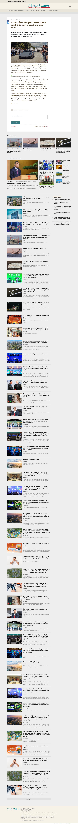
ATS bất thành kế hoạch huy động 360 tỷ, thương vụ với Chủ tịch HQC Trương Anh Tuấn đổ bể (36, 223)
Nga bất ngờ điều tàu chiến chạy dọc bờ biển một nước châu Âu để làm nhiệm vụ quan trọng (62, 218)
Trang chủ (13, 19)
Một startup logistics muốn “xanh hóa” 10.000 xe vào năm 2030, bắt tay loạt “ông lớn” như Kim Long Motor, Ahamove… (36, 275)
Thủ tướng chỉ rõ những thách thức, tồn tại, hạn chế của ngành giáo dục (22, 182)
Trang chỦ (10, 10)
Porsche (13, 65)
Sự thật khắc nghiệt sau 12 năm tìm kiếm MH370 (62, 213)
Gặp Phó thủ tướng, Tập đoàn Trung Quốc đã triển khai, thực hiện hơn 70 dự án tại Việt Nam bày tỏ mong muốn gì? (36, 474)
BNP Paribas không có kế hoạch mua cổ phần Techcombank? (35, 210)
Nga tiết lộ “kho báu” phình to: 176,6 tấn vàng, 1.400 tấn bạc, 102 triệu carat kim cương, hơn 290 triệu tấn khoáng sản (63, 150)
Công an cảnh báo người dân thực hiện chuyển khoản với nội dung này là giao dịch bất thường (36, 328)
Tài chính (27, 10)
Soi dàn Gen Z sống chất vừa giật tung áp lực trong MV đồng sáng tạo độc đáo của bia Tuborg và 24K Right (36, 502)
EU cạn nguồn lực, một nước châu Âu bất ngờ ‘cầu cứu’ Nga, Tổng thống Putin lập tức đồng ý (62, 208)
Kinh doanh (32, 10)
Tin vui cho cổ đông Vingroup (31, 459)
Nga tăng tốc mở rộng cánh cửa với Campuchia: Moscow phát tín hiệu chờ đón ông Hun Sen (36, 381)
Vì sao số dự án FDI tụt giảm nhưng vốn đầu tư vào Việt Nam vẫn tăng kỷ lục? (66, 181)
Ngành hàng (55, 10)
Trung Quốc (27, 67)
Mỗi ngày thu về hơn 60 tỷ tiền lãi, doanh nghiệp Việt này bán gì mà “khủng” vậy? (36, 197)
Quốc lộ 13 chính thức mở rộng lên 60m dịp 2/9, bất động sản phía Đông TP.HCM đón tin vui (36, 341)
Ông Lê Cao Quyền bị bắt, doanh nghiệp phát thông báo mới (35, 407)
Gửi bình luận (15, 122)
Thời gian (40, 126)
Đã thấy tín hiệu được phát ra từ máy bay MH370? (30, 149)
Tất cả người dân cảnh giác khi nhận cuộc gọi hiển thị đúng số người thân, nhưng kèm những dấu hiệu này (36, 395)
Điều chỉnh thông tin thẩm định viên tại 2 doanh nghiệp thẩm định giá (46, 188)
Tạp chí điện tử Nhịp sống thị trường (14, 1)
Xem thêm (28, 799)
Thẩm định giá (21, 10)
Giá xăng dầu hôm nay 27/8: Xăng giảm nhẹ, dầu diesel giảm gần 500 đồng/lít (46, 172)
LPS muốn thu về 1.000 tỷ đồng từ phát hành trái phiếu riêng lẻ (36, 316)
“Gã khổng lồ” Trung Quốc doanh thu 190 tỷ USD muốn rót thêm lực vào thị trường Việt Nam (36, 303)
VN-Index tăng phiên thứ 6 (66, 161)
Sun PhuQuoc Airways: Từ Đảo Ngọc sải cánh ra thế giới (36, 544)
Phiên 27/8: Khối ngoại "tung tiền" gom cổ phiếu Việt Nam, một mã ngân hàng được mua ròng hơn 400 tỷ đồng (36, 448)
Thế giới (37, 10)
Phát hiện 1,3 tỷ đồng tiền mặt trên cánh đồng (46, 149)
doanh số (20, 110)
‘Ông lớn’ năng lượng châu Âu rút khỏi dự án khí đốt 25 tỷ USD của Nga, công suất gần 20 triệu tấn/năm (14, 150)
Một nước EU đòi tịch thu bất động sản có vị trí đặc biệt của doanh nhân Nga (62, 223)
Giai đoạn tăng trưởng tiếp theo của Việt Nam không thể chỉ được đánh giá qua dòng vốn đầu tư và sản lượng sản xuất (36, 488)
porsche (15, 110)
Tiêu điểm (15, 10)
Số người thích (45, 126)
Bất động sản (49, 10)
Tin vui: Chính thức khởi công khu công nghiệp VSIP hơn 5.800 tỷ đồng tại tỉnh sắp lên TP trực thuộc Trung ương (35, 421)
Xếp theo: (36, 126)
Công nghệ (42, 10)
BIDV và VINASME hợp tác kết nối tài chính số (35, 354)
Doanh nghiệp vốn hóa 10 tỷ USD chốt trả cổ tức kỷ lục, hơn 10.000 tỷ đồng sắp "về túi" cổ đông (36, 557)
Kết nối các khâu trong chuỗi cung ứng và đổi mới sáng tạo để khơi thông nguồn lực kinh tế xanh (35, 368)
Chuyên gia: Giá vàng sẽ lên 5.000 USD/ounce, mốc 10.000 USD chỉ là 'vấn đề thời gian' (65, 168)
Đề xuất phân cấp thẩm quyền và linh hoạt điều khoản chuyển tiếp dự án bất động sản (66, 175)
